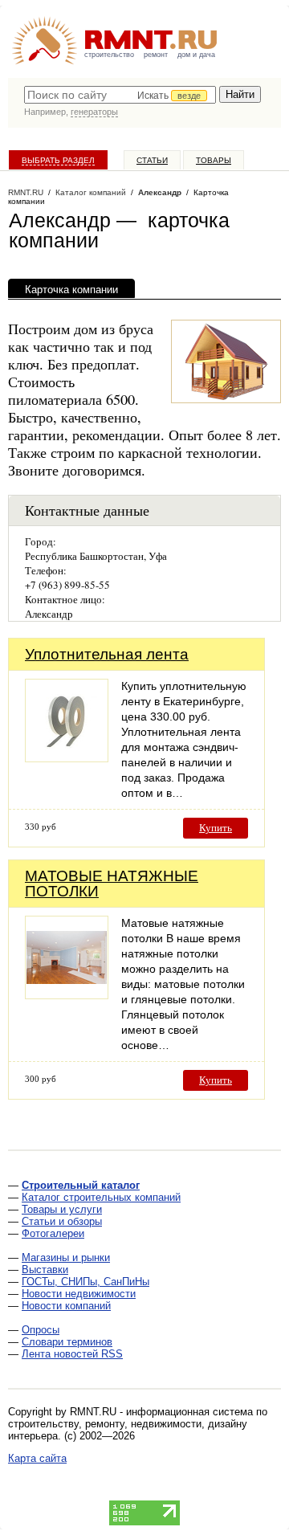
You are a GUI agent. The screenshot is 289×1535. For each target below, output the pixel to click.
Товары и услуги (62, 1209)
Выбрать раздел (58, 160)
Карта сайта (37, 1458)
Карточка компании (71, 290)
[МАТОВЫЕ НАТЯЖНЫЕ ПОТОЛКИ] (67, 995)
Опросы (40, 1330)
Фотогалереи (53, 1233)
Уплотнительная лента (107, 654)
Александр (159, 192)
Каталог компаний (90, 192)
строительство (109, 55)
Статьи (152, 160)
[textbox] (120, 95)
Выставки (45, 1270)
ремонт (156, 55)
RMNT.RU (25, 192)
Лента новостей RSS (72, 1354)
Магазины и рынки (66, 1257)
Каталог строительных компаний (101, 1197)
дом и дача (196, 55)
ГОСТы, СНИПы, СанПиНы (85, 1282)
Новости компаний (66, 1306)
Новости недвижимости (79, 1294)
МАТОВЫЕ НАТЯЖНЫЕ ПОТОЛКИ (111, 884)
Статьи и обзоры (62, 1221)
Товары (213, 160)
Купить (215, 828)
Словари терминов (67, 1342)
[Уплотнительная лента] (67, 758)
